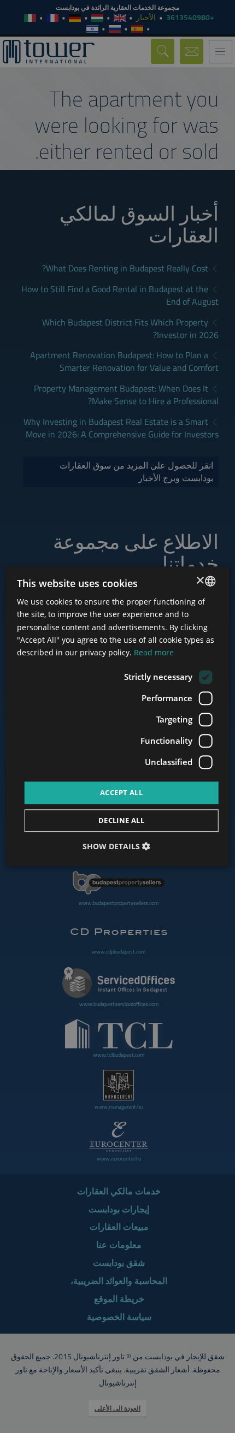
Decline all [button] (121, 821)
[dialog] (118, 716)
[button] (118, 846)
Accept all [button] (121, 792)
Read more (154, 652)
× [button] (200, 581)
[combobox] (209, 581)
